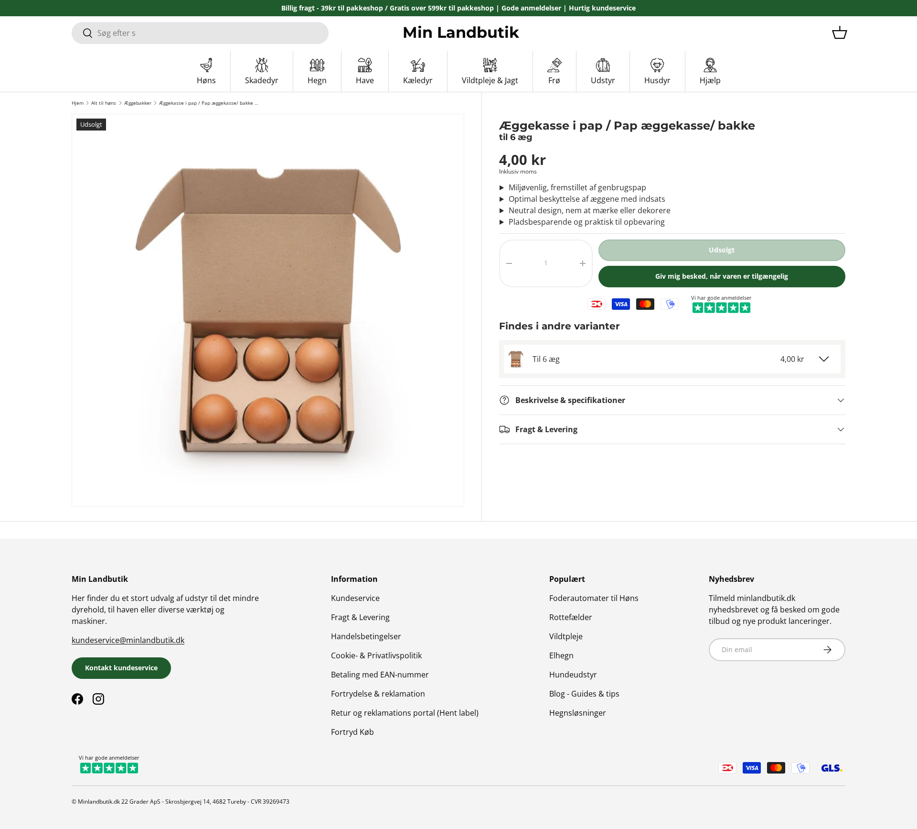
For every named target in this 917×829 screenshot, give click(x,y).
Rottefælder (570, 617)
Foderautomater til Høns (594, 598)
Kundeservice (355, 598)
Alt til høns (103, 102)
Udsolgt (722, 249)
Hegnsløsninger (577, 713)
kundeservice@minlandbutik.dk (128, 640)
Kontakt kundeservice (121, 667)
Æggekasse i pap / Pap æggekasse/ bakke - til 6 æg (208, 102)
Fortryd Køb (352, 732)
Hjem (78, 102)
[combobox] (200, 33)
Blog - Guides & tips (584, 693)
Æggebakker (137, 102)
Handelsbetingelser (366, 636)
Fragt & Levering (360, 617)
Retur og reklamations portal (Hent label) (405, 713)
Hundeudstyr (573, 674)
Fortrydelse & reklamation (378, 693)
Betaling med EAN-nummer (380, 674)
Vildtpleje (566, 636)
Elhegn (561, 655)
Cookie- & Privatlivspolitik (376, 655)
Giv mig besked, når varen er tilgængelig (721, 276)
